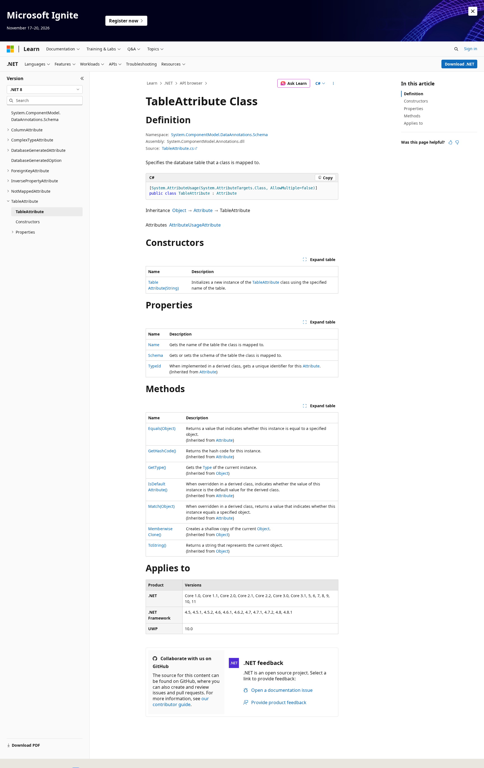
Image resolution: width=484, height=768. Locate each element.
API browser (191, 83)
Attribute (203, 210)
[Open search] (456, 49)
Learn (152, 83)
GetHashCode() (162, 450)
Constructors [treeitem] (28, 221)
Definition (413, 93)
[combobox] (45, 89)
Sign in (470, 48)
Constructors (416, 101)
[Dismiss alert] (472, 11)
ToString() (157, 545)
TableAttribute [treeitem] (30, 211)
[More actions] (333, 83)
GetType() (157, 467)
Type (207, 467)
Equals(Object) (161, 428)
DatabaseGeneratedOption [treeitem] (36, 160)
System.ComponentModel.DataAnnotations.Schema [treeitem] (36, 116)
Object (179, 210)
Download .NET (459, 64)
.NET (168, 83)
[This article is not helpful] (457, 142)
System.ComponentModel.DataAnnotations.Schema (219, 134)
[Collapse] (82, 78)
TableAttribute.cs (178, 148)
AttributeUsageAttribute (195, 225)
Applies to (413, 123)
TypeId (154, 366)
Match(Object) (161, 506)
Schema (155, 355)
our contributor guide (181, 701)
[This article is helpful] (450, 142)
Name (153, 344)
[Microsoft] (10, 49)
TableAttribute (265, 282)
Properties (413, 108)
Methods (412, 115)
